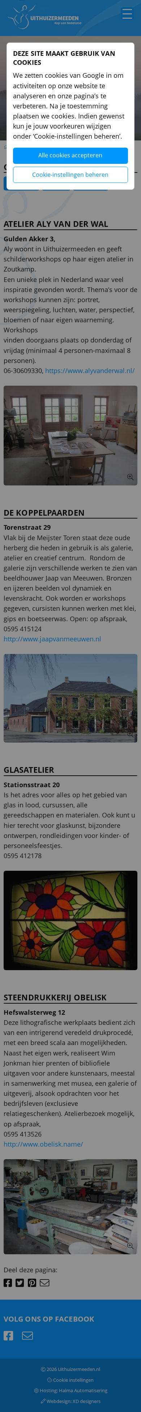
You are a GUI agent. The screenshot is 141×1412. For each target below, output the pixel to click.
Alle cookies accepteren (70, 155)
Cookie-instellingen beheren (70, 175)
